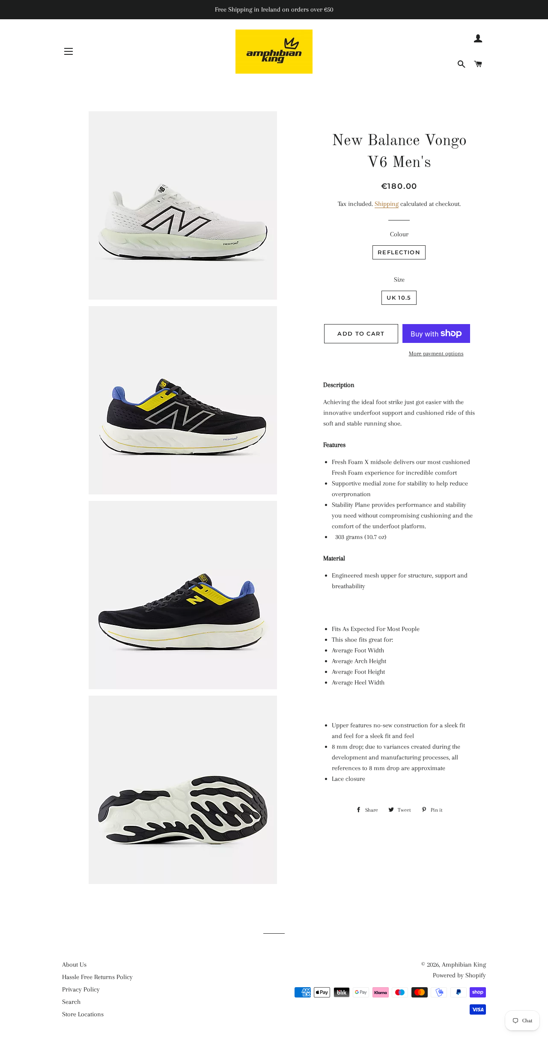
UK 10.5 (399, 297)
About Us (74, 964)
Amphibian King (464, 964)
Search (71, 1002)
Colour (399, 234)
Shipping (387, 204)
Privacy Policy (81, 989)
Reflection (399, 252)
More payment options (436, 353)
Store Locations (83, 1014)
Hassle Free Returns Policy (97, 977)
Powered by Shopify (459, 975)
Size (399, 279)
